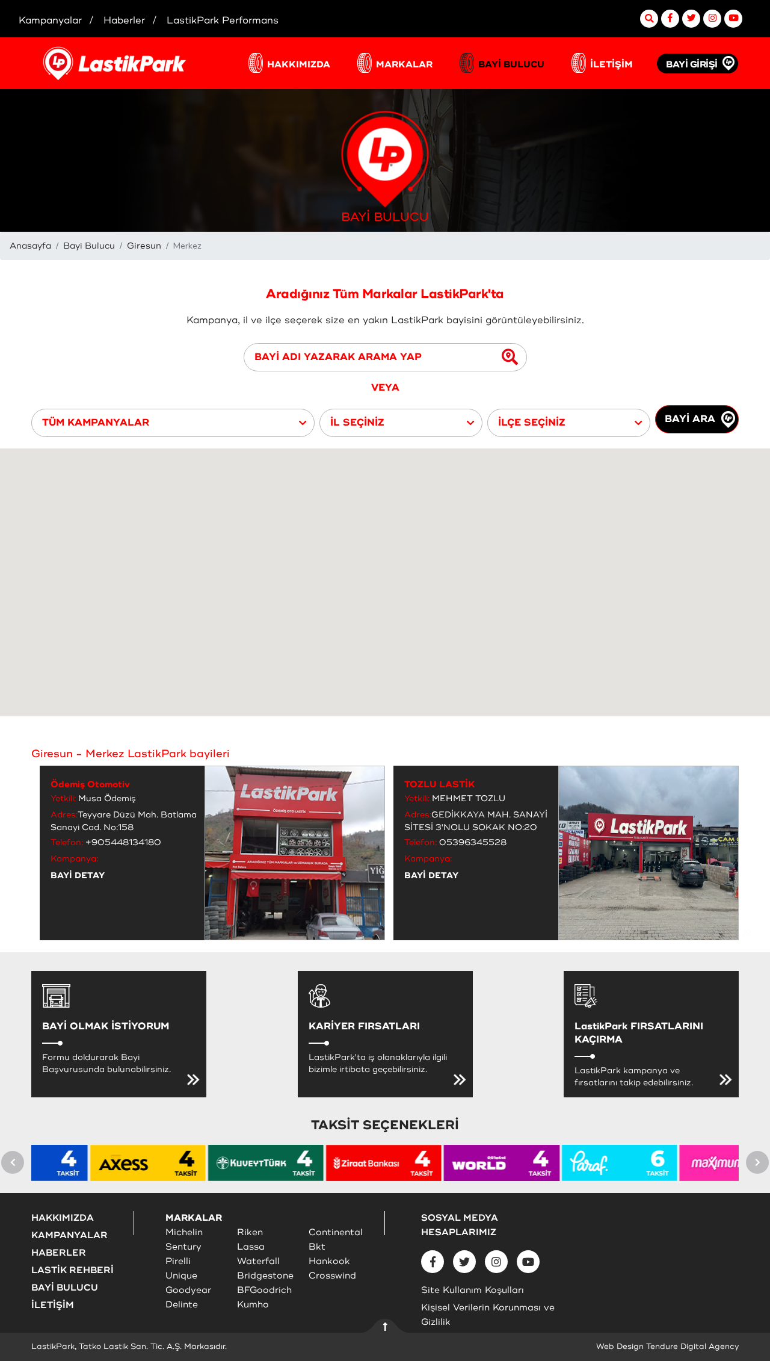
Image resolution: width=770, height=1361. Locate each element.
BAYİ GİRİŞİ (692, 64)
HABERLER (58, 1253)
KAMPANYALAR (69, 1235)
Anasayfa (30, 246)
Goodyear (188, 1290)
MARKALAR (404, 64)
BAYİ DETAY (78, 875)
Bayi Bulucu (89, 246)
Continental (336, 1232)
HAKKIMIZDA (298, 64)
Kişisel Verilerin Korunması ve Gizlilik (488, 1315)
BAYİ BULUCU (511, 64)
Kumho (253, 1304)
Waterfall (258, 1261)
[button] (173, 423)
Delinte (181, 1304)
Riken (250, 1232)
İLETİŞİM (611, 64)
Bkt (317, 1247)
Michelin (184, 1232)
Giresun (144, 246)
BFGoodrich (264, 1290)
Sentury (183, 1247)
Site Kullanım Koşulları (472, 1290)
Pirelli (178, 1261)
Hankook (329, 1261)
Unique (181, 1276)
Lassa (251, 1247)
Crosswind (332, 1276)
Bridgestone (265, 1276)
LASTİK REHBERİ (72, 1270)
